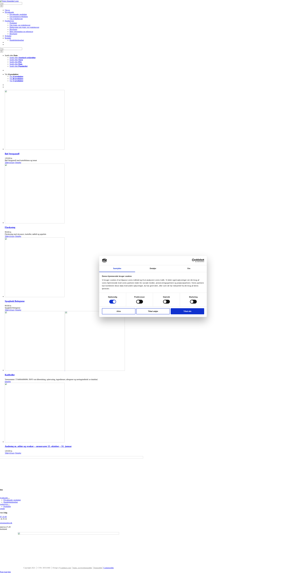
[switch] (139, 302)
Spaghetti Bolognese (15, 301)
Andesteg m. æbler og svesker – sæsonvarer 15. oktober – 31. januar (38, 446)
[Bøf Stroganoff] (155, 120)
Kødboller (10, 375)
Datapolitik (98, 568)
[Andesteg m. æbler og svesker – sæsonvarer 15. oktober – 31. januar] (155, 413)
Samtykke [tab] (117, 268)
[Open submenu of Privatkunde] (9, 498)
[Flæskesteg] (155, 194)
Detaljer (18, 163)
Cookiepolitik (108, 568)
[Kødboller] (155, 341)
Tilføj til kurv (10, 163)
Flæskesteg (10, 227)
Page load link (5, 572)
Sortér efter (23, 58)
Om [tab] (188, 268)
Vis (16, 76)
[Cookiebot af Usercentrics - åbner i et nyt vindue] (193, 260)
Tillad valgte (153, 311)
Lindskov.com (65, 568)
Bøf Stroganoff (12, 153)
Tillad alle (187, 311)
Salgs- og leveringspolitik (82, 568)
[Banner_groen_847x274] (68, 534)
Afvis (119, 311)
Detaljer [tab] (153, 268)
